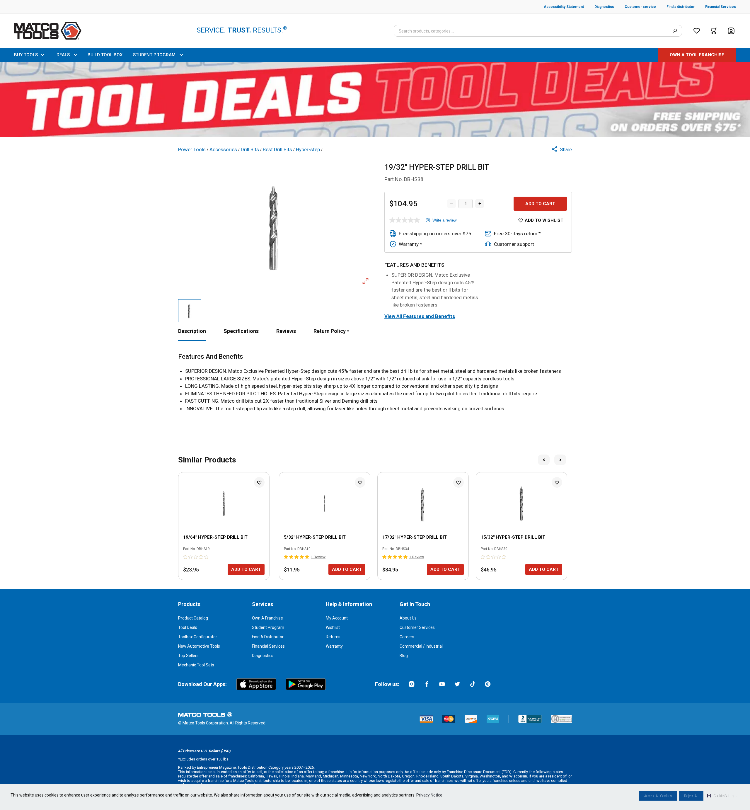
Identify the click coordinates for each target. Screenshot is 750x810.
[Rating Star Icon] (185, 556)
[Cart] (713, 30)
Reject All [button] (691, 796)
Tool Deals (187, 627)
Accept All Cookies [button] (658, 796)
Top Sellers (188, 655)
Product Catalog (193, 618)
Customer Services (417, 627)
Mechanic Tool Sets (196, 665)
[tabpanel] (375, 382)
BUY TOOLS (26, 54)
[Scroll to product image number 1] (189, 310)
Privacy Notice (429, 795)
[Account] (731, 31)
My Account (337, 618)
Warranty (334, 646)
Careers (407, 636)
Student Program (268, 627)
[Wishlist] (696, 30)
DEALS (63, 54)
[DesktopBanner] (375, 99)
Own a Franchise (267, 618)
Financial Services (268, 646)
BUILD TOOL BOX (105, 54)
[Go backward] (544, 460)
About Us (408, 618)
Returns (333, 636)
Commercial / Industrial (421, 646)
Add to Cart (540, 203)
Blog (404, 655)
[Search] (674, 30)
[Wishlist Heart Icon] (259, 482)
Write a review (444, 220)
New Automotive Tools (199, 646)
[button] (722, 796)
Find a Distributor (268, 636)
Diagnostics (262, 655)
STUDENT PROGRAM (154, 54)
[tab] (192, 331)
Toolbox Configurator (197, 636)
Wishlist (333, 627)
